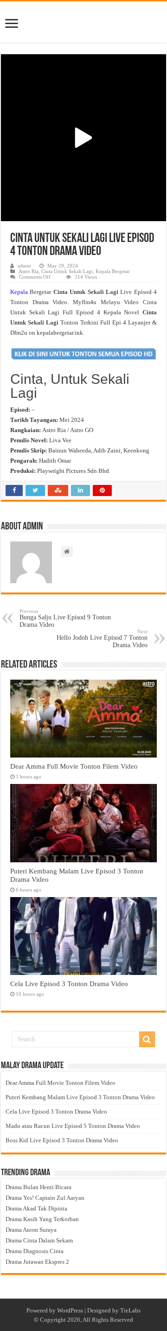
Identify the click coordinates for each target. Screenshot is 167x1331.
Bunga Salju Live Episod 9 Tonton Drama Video (65, 618)
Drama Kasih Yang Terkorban (42, 1219)
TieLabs (130, 1310)
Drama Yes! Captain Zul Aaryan (45, 1197)
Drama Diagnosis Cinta (35, 1251)
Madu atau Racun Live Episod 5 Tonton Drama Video (73, 1125)
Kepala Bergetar (113, 271)
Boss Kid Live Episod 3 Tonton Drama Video (62, 1140)
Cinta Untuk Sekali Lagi (67, 271)
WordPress (70, 1310)
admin (24, 265)
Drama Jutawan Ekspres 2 (37, 1261)
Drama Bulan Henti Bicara (38, 1187)
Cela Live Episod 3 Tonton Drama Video (69, 983)
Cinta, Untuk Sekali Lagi (69, 386)
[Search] (147, 1039)
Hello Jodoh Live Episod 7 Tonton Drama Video (102, 639)
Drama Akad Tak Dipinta (36, 1208)
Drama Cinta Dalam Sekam (39, 1240)
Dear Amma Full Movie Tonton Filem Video (74, 766)
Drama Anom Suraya (31, 1229)
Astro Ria (29, 271)
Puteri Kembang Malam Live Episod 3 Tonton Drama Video (80, 1097)
